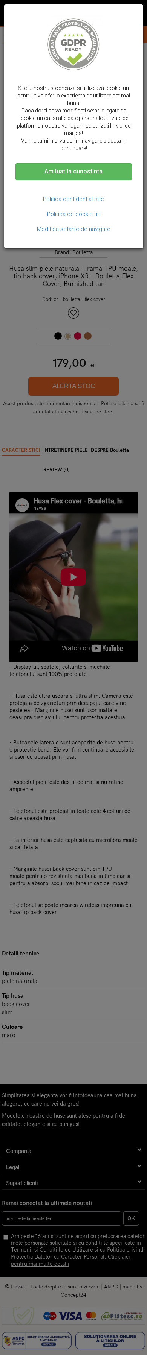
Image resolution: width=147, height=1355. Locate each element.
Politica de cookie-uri (73, 214)
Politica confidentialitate (73, 199)
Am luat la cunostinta (73, 171)
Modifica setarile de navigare (73, 229)
